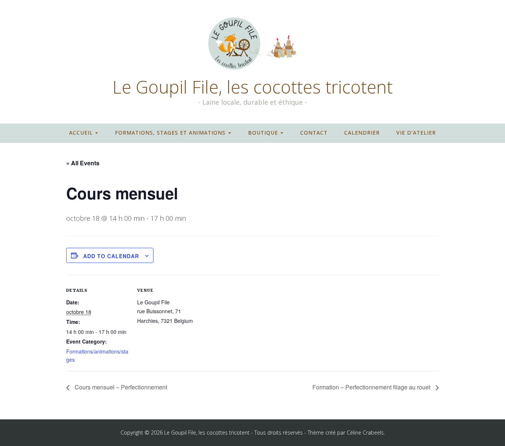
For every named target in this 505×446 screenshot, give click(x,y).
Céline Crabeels (365, 432)
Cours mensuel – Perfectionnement (120, 387)
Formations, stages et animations (170, 132)
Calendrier (362, 132)
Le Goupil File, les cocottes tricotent (252, 87)
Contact (314, 132)
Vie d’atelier (416, 132)
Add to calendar (111, 256)
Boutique (263, 132)
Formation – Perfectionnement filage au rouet (372, 387)
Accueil (81, 132)
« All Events (82, 163)
